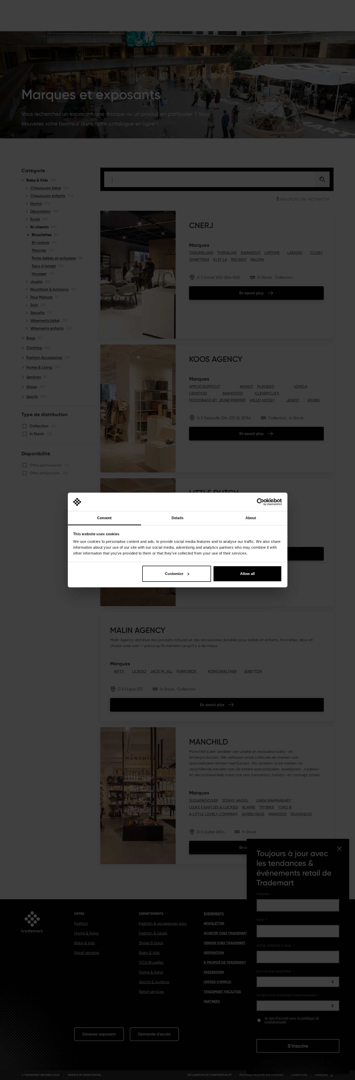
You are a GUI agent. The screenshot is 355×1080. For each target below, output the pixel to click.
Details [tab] (177, 518)
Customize (174, 574)
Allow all (247, 574)
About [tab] (250, 518)
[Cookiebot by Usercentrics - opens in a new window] (260, 502)
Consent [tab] (104, 518)
